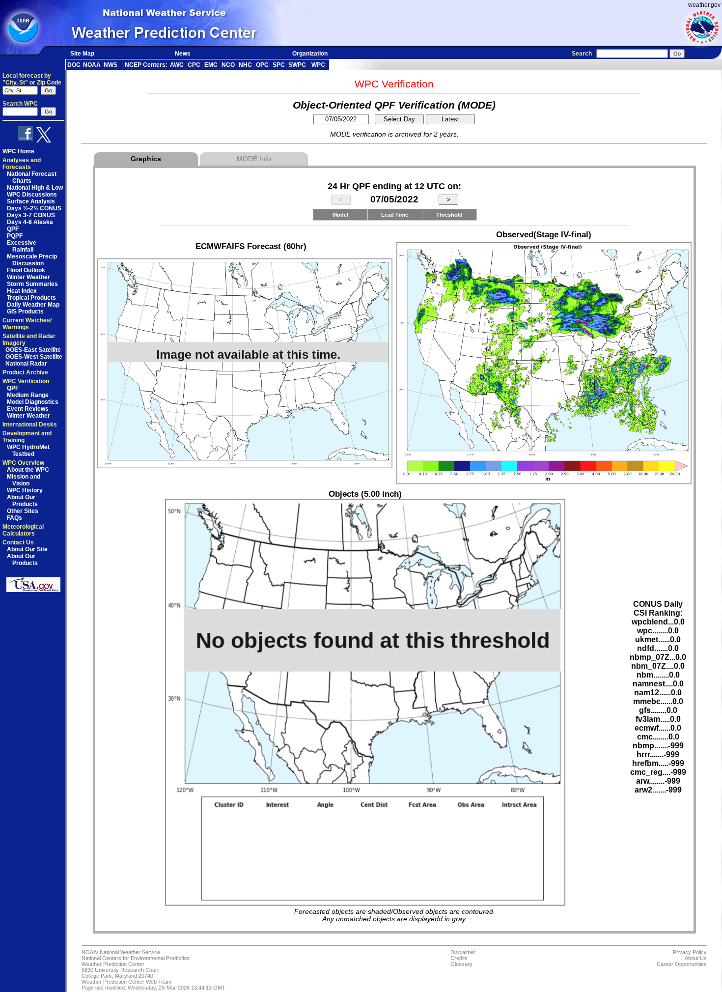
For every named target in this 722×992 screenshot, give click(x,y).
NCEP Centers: (146, 64)
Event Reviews (28, 408)
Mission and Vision (23, 480)
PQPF (15, 235)
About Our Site (27, 549)
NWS (110, 64)
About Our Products (22, 501)
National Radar (26, 363)
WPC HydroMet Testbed (28, 450)
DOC (74, 64)
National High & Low (35, 187)
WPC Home (18, 151)
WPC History (25, 490)
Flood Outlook (26, 270)
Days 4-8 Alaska (30, 222)
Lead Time (394, 215)
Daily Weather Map (33, 304)
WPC (318, 64)
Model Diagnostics (32, 401)
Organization (310, 53)
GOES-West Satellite (33, 356)
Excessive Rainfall (21, 246)
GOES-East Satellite (33, 349)
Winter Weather (28, 277)
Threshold (449, 215)
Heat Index (22, 290)
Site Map (82, 53)
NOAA (92, 64)
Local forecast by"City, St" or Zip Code (31, 79)
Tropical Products (31, 297)
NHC (245, 64)
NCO (228, 64)
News (183, 53)
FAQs (14, 517)
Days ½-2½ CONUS (34, 208)
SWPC (297, 64)
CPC (194, 64)
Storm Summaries (32, 284)
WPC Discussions (32, 194)
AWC (177, 64)
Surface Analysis (31, 201)
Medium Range (28, 395)
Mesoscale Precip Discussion (32, 260)
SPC (279, 64)
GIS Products (25, 311)
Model (340, 215)
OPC (262, 64)
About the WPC (28, 469)
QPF (13, 229)
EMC (211, 64)
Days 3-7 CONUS (31, 215)
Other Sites (22, 511)
